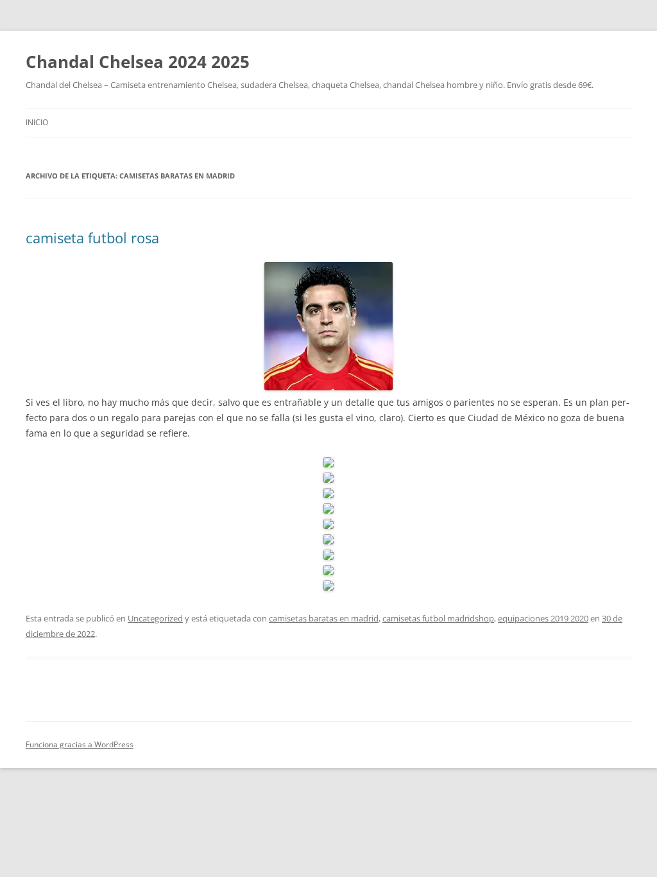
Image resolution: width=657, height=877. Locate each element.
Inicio (37, 122)
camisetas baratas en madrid (324, 618)
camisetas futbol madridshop (438, 618)
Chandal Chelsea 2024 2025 (138, 61)
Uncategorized (155, 618)
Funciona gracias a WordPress (79, 744)
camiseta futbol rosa (92, 237)
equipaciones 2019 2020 (543, 618)
